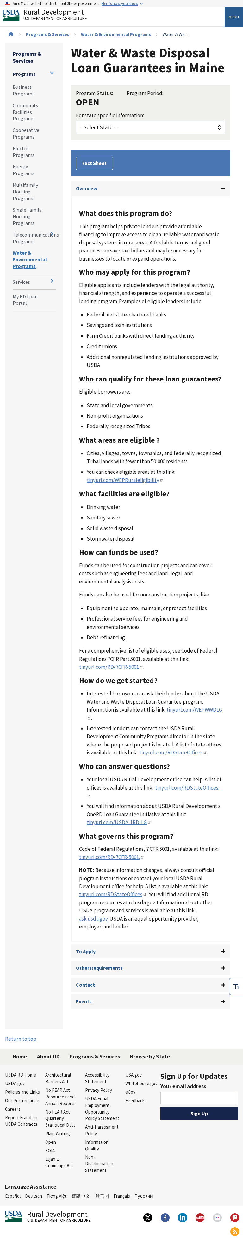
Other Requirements (99, 968)
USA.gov (133, 1075)
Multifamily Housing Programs (25, 191)
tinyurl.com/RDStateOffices (170, 752)
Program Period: (145, 93)
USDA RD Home (20, 1075)
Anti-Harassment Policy (102, 1130)
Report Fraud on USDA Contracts (21, 1121)
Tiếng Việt (57, 1196)
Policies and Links (22, 1092)
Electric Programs (23, 151)
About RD (48, 1056)
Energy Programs (23, 169)
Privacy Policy (98, 1090)
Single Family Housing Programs (27, 216)
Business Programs (23, 90)
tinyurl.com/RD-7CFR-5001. (109, 857)
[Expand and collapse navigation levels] (52, 72)
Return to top (20, 1038)
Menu (234, 17)
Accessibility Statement (97, 1078)
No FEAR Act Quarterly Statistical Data (60, 1118)
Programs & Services (47, 34)
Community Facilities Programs (25, 112)
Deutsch (33, 1196)
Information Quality (97, 1145)
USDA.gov (15, 1083)
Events (84, 1001)
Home (20, 1056)
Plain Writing (57, 1133)
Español (13, 1196)
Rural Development (55, 15)
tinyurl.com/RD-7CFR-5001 (109, 666)
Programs (24, 74)
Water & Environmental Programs (116, 34)
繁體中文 (80, 1196)
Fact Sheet (94, 163)
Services (21, 282)
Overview (86, 188)
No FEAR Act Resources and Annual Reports (60, 1096)
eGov (130, 1092)
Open (50, 1142)
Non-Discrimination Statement (99, 1163)
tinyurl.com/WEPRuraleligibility (123, 480)
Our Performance (22, 1100)
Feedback (135, 1100)
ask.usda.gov (93, 918)
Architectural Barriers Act (58, 1078)
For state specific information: (110, 115)
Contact (85, 984)
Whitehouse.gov (141, 1083)
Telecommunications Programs (34, 237)
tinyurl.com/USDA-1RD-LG (117, 822)
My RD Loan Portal (25, 299)
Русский (143, 1196)
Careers (13, 1109)
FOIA (50, 1151)
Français (122, 1196)
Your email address (183, 1086)
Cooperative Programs (26, 133)
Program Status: (94, 93)
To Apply (86, 951)
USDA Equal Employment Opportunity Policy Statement (102, 1108)
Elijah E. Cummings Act (59, 1162)
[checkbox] (236, 986)
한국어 (102, 1196)
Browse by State (150, 1056)
